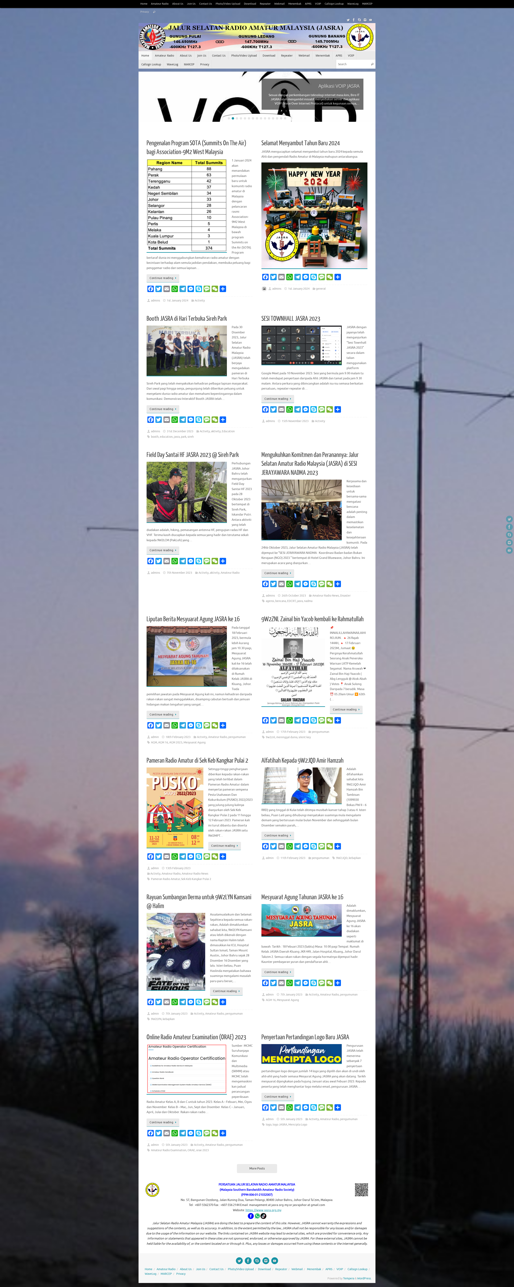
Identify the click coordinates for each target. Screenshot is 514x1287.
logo (268, 1124)
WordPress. (364, 1278)
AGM (154, 742)
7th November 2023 (179, 572)
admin (155, 737)
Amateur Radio (160, 3)
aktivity (216, 431)
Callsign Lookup (334, 3)
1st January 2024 (177, 300)
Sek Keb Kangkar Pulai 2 (196, 879)
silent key (305, 737)
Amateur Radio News (325, 595)
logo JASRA (280, 1124)
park (183, 436)
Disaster (345, 595)
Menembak (294, 3)
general (321, 288)
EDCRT (291, 601)
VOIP (318, 3)
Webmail (279, 3)
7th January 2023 (177, 1013)
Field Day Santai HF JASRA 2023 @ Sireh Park (193, 455)
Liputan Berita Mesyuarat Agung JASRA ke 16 (193, 619)
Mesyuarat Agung (195, 742)
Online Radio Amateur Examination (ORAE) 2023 (196, 1037)
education (166, 436)
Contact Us (205, 3)
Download (250, 3)
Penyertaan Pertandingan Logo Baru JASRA (305, 1037)
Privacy (144, 11)
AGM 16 (163, 742)
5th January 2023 (177, 1145)
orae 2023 (202, 1150)
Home (143, 3)
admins (155, 300)
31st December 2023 (180, 431)
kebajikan (355, 858)
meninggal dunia (286, 737)
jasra (177, 436)
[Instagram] (365, 20)
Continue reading (161, 278)
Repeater (265, 3)
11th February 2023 (292, 858)
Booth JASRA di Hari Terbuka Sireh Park (187, 318)
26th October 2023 (294, 595)
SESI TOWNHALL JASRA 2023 (290, 318)
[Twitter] (348, 20)
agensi (270, 601)
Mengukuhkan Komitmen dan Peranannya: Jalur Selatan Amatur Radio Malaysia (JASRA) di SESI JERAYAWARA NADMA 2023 (310, 463)
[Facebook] (354, 20)
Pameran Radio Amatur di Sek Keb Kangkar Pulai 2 (197, 760)
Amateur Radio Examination (168, 1150)
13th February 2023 (178, 868)
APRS (308, 3)
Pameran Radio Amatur (165, 879)
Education (228, 431)
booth (155, 436)
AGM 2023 (175, 742)
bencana (280, 601)
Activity (200, 300)
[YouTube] (370, 20)
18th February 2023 (178, 737)
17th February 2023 (292, 732)
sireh (191, 436)
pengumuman (237, 737)
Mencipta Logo (297, 1124)
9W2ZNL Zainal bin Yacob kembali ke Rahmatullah (312, 619)
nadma (308, 601)
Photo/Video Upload (228, 3)
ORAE (191, 1150)
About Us (177, 3)
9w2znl (270, 737)
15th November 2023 (295, 421)
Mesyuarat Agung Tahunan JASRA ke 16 (302, 897)
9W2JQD (342, 858)
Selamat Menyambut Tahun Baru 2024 (300, 143)
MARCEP (367, 3)
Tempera (348, 1278)
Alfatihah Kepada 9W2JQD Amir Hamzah (302, 760)
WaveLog (353, 3)
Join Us (191, 3)
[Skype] (359, 20)
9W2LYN (156, 1019)
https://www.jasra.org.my (263, 1210)
